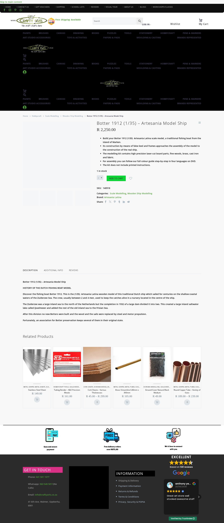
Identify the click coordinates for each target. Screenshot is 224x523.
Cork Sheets (88, 387)
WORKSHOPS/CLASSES (163, 7)
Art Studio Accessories (36, 37)
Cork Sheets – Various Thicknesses (97, 391)
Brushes (43, 33)
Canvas (61, 33)
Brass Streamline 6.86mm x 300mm (127, 391)
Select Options (97, 402)
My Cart (203, 24)
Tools (127, 33)
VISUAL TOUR (111, 7)
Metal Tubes (130, 387)
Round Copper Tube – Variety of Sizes (187, 391)
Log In (145, 24)
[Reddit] (128, 202)
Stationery (145, 33)
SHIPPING (60, 7)
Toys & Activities (77, 37)
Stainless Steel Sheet (37, 390)
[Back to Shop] (199, 122)
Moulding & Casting (149, 37)
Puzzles (111, 33)
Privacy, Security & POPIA (131, 501)
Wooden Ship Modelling (73, 116)
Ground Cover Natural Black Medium (157, 391)
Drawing (78, 33)
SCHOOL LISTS (78, 7)
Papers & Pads (111, 37)
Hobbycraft (167, 33)
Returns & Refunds (128, 491)
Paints (27, 33)
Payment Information (129, 486)
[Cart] (201, 20)
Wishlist (175, 24)
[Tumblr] (119, 202)
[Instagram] (10, 10)
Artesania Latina (112, 197)
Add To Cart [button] (37, 400)
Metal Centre (28, 387)
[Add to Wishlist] (131, 178)
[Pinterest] (114, 202)
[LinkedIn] (124, 202)
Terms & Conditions (128, 496)
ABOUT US (128, 7)
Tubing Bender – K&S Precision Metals (67, 391)
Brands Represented (189, 37)
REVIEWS (95, 7)
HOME (8, 7)
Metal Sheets (40, 387)
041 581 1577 (42, 477)
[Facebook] (4, 10)
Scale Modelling (52, 116)
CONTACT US (23, 7)
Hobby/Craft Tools (61, 387)
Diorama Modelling (102, 387)
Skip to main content (11, 1)
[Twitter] (110, 202)
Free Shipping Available (68, 19)
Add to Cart (116, 178)
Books (95, 33)
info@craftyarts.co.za (46, 494)
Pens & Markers (192, 33)
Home (25, 116)
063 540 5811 (46, 484)
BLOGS (143, 7)
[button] (25, 59)
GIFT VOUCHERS (43, 7)
